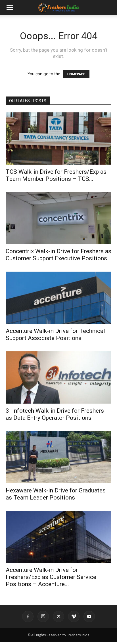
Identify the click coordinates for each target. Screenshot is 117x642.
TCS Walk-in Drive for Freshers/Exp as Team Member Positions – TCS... (56, 175)
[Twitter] (58, 616)
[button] (10, 7)
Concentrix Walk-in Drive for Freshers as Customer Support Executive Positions (58, 255)
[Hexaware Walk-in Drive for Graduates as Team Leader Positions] (58, 457)
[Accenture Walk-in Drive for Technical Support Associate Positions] (58, 298)
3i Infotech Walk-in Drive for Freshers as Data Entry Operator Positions (55, 414)
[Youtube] (89, 616)
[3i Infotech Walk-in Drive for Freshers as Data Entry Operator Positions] (58, 377)
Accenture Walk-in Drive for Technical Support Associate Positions (55, 334)
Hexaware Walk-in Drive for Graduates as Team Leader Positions (56, 494)
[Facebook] (28, 616)
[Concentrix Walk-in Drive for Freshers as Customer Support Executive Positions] (58, 218)
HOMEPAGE (76, 74)
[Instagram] (43, 616)
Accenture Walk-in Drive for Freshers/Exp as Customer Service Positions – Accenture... (51, 577)
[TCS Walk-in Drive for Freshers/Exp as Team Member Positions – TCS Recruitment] (58, 138)
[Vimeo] (74, 616)
